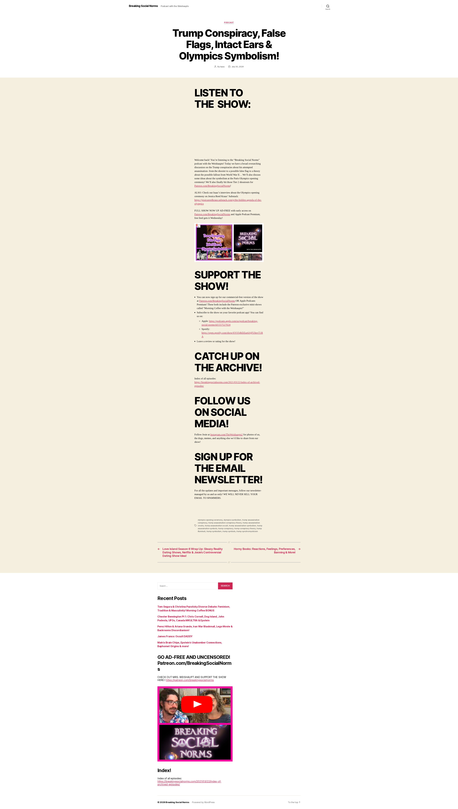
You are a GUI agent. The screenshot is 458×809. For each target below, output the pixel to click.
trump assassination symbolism (242, 525)
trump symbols (228, 531)
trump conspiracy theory (245, 528)
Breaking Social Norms (143, 6)
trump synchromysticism (247, 531)
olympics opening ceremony (210, 520)
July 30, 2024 (238, 66)
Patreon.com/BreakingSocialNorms (212, 185)
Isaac (222, 66)
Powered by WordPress (203, 802)
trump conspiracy (225, 528)
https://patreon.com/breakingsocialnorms (190, 680)
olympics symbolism (232, 520)
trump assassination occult (216, 525)
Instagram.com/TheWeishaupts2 (226, 434)
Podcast (229, 22)
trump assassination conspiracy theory (225, 523)
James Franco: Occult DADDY (175, 636)
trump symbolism (213, 531)
